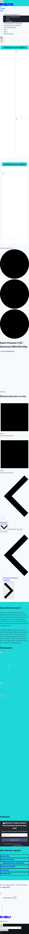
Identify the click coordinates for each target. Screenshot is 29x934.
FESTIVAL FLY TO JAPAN (7, 866)
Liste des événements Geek (13, 16)
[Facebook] (1, 5)
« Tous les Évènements (7, 351)
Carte (7, 18)
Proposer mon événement (13, 23)
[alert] (14, 418)
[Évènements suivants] (3, 519)
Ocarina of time (5, 856)
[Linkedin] (12, 5)
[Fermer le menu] (0, 893)
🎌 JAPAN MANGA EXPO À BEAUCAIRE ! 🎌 (13, 863)
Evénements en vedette (12, 25)
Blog (6, 31)
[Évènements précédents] (16, 516)
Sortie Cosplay (4, 870)
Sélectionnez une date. (16, 529)
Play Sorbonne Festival (7, 859)
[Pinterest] (10, 5)
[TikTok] (8, 5)
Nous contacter (10, 27)
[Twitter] (3, 5)
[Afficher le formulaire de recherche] (1, 1)
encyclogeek (8, 34)
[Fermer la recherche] (1, 925)
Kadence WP (6, 887)
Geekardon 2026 (5, 873)
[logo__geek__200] (14, 680)
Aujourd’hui (3, 522)
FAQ (5, 29)
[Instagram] (5, 5)
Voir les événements (8, 897)
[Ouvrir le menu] (1, 41)
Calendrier (9, 21)
